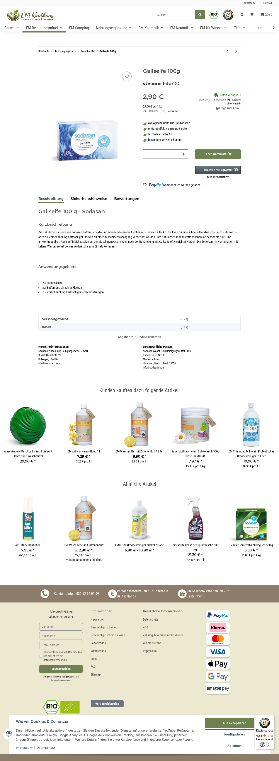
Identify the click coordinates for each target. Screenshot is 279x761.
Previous (10, 437)
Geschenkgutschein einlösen (108, 635)
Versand (173, 111)
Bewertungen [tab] (126, 199)
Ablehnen (234, 745)
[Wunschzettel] (252, 14)
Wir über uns (98, 651)
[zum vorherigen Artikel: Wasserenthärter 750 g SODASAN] (227, 51)
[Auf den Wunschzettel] (127, 76)
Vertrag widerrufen (107, 703)
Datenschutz (150, 619)
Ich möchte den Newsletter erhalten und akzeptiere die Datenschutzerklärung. (62, 656)
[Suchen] (200, 14)
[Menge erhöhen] (183, 154)
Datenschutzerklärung (60, 680)
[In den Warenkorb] (41, 65)
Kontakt (267, 3)
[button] (242, 14)
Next (268, 437)
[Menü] (272, 717)
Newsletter (97, 619)
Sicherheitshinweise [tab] (89, 199)
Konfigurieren (234, 734)
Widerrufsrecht (152, 643)
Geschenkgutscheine (103, 627)
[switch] (264, 744)
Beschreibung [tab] (51, 199)
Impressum (150, 651)
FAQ (93, 667)
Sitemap (96, 674)
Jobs (94, 659)
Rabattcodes (98, 643)
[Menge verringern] (148, 154)
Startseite (250, 3)
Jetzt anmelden (61, 669)
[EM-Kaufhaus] (30, 14)
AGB (145, 627)
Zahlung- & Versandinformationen (163, 635)
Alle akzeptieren (235, 723)
